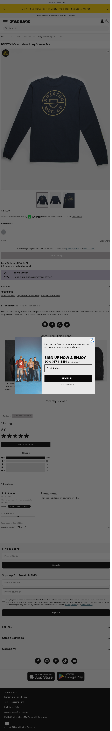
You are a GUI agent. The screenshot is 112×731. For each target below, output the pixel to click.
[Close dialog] (92, 340)
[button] (109, 359)
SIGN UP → (68, 378)
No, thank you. (67, 385)
